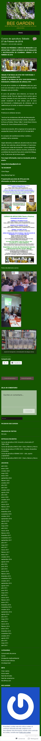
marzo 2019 (5, 504)
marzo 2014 (5, 624)
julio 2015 (4, 588)
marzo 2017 (5, 549)
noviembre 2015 (6, 578)
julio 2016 (4, 564)
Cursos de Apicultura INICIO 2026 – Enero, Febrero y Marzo (19, 446)
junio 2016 (4, 566)
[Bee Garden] (20, 20)
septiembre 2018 (6, 518)
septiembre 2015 (6, 583)
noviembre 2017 (6, 538)
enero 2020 (4, 497)
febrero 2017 (5, 552)
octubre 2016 (5, 557)
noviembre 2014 (6, 607)
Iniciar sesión (5, 673)
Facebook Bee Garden (9, 424)
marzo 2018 (5, 530)
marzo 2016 (5, 571)
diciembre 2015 (6, 576)
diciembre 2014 (6, 604)
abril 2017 (4, 547)
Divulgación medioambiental (10, 658)
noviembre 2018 (6, 514)
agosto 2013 (5, 638)
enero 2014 (4, 628)
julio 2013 (4, 640)
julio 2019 (4, 502)
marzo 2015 (5, 597)
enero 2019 (4, 509)
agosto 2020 (5, 492)
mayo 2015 (4, 593)
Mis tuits (3, 434)
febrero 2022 (5, 480)
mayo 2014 (4, 619)
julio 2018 (4, 523)
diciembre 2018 (6, 511)
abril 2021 (4, 487)
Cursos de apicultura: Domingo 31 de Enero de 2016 (10, 378)
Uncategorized (5, 663)
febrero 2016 (5, 573)
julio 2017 (4, 542)
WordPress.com (6, 680)
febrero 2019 (5, 506)
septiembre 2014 (6, 612)
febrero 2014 (5, 626)
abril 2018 (4, 528)
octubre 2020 (5, 490)
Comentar (28, 411)
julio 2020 (4, 494)
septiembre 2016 (6, 559)
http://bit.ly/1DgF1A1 (8, 175)
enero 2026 (4, 468)
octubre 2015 (5, 581)
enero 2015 (4, 602)
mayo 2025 (4, 473)
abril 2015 (4, 595)
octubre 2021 (5, 483)
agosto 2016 (5, 561)
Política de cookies (25, 732)
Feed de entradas (6, 676)
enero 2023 (4, 475)
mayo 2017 (4, 545)
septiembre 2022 (6, 478)
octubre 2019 (5, 499)
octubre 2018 (5, 516)
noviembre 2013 (6, 633)
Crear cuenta (5, 671)
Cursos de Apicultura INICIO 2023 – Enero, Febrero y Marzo (19, 458)
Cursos (3, 656)
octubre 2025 (5, 471)
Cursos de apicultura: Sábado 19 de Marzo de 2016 (27, 378)
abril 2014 (4, 621)
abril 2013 (4, 645)
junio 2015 (4, 590)
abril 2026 (4, 466)
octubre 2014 (5, 609)
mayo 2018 (4, 526)
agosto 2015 (5, 585)
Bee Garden (20, 23)
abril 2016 (4, 569)
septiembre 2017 (6, 540)
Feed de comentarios (7, 678)
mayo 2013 (4, 643)
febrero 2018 (5, 533)
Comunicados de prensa (8, 653)
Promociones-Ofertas (8, 660)
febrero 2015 (5, 600)
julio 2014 (4, 616)
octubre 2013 (5, 636)
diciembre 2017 (6, 535)
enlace (23, 100)
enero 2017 (4, 554)
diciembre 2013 (6, 631)
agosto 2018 (5, 521)
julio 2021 (4, 485)
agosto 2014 (5, 614)
